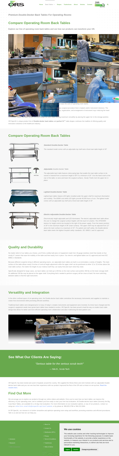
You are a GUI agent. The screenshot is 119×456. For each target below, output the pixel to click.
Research (12, 443)
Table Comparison (14, 447)
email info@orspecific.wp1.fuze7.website (38, 406)
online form (19, 406)
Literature (12, 439)
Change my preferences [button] (89, 449)
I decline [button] (75, 449)
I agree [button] (67, 449)
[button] (107, 4)
